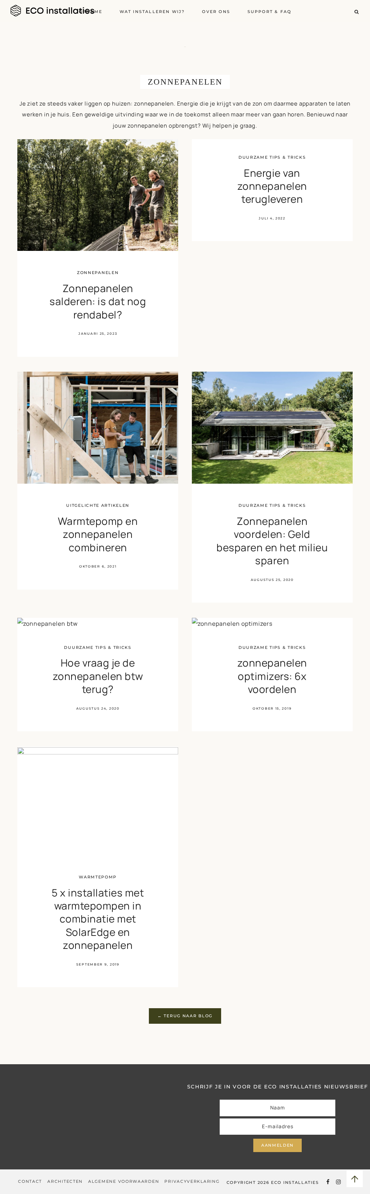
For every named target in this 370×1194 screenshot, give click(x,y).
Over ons (216, 11)
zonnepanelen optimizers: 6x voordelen (272, 676)
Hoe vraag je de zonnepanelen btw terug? (98, 676)
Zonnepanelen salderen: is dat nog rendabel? (98, 301)
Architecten (65, 1181)
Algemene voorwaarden (123, 1181)
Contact (30, 1181)
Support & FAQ (270, 11)
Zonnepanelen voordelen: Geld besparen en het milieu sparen (272, 540)
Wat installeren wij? (152, 11)
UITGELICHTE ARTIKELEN (97, 505)
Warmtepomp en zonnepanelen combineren (98, 534)
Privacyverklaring (192, 1181)
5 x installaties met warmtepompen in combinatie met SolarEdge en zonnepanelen (98, 919)
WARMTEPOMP (98, 877)
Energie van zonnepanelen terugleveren (272, 186)
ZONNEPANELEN (98, 272)
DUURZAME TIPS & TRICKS (272, 157)
